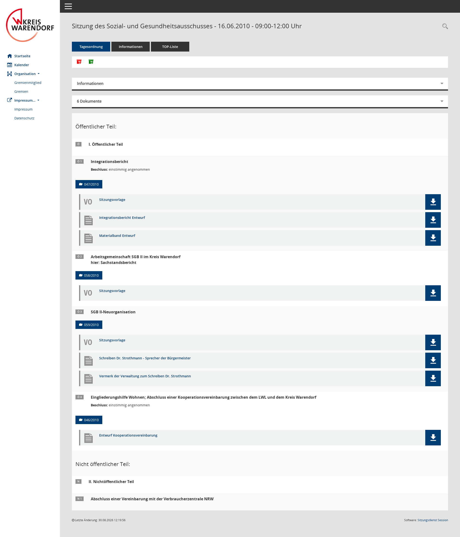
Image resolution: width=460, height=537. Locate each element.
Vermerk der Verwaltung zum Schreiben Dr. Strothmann (145, 376)
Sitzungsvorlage (112, 200)
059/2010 (91, 324)
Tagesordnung (91, 46)
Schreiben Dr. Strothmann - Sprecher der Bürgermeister (145, 358)
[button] (30, 73)
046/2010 (91, 420)
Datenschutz (24, 118)
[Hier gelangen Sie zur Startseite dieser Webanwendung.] (30, 25)
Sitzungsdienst (433, 520)
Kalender (21, 65)
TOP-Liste (170, 46)
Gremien (21, 91)
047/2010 (91, 184)
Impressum (23, 109)
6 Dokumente (89, 101)
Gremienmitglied (27, 82)
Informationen (131, 46)
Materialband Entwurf (117, 236)
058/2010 (91, 275)
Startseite (22, 56)
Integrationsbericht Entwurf (122, 218)
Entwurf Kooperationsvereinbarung (128, 435)
